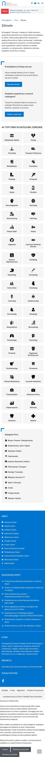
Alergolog (33, 314)
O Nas (12, 690)
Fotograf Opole (10, 541)
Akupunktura (12, 327)
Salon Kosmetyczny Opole (14, 548)
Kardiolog (33, 260)
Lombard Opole (10, 530)
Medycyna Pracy (33, 394)
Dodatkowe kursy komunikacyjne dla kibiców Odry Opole (21, 601)
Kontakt (39, 667)
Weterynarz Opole (11, 537)
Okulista (33, 192)
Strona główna (6, 20)
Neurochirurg (12, 218)
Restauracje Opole (11, 559)
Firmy (16, 20)
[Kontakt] (35, 3)
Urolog (33, 140)
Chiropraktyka (11, 394)
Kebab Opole (9, 563)
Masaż (33, 231)
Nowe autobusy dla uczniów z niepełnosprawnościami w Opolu (17, 595)
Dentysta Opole (10, 522)
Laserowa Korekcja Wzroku (33, 245)
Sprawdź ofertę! (13, 84)
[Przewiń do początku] (39, 751)
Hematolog (33, 275)
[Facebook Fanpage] (31, 3)
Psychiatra (33, 166)
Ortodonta (33, 368)
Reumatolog (33, 327)
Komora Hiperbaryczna (11, 261)
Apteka (33, 420)
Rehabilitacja (12, 166)
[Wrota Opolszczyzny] (9, 3)
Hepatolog (12, 275)
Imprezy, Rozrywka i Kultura (19, 461)
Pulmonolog (11, 340)
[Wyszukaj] (39, 3)
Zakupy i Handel (14, 498)
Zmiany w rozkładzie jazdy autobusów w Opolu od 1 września (23, 589)
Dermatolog (11, 314)
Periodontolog (11, 368)
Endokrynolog (33, 301)
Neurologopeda (12, 205)
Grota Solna (11, 288)
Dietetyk (33, 407)
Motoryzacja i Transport (17, 467)
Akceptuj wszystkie (9, 754)
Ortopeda (33, 179)
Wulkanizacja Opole (12, 552)
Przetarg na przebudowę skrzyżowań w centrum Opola (22, 582)
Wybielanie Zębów (11, 140)
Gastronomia (13, 456)
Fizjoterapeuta (11, 407)
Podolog (12, 179)
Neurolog (33, 205)
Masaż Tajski (12, 231)
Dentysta (11, 420)
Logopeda (12, 244)
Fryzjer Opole (9, 545)
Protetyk (11, 353)
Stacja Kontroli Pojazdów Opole (16, 556)
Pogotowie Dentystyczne (33, 354)
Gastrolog (12, 301)
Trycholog (12, 153)
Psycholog (33, 340)
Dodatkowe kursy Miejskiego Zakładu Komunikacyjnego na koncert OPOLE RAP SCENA (23, 614)
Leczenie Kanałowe (33, 381)
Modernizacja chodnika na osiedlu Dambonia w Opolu (22, 621)
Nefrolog (33, 218)
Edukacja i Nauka (14, 451)
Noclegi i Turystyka (15, 472)
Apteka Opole (9, 526)
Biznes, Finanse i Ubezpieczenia (20, 440)
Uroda (10, 488)
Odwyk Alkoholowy (11, 381)
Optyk (11, 192)
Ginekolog (33, 288)
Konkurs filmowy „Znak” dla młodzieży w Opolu (22, 626)
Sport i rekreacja (14, 482)
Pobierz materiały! (14, 114)
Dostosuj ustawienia (21, 749)
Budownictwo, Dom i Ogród (19, 446)
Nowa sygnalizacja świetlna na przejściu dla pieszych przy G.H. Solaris (21, 608)
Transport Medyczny (33, 153)
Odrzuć (5, 749)
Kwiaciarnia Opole (11, 533)
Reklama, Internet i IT (16, 477)
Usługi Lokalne (13, 493)
